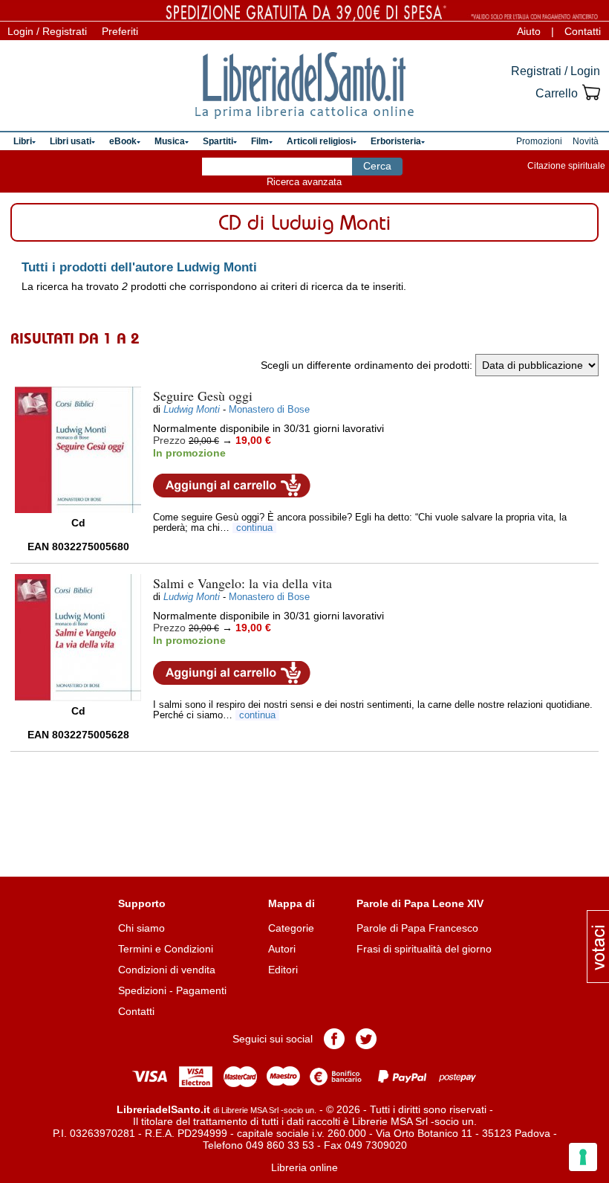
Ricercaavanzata (304, 182)
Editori (283, 970)
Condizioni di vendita (166, 970)
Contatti (582, 31)
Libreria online (304, 1167)
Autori (282, 949)
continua (254, 528)
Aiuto (529, 31)
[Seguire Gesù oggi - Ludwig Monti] (78, 450)
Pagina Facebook (334, 1038)
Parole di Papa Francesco (417, 928)
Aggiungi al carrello (231, 485)
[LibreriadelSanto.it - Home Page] (304, 85)
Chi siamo (141, 928)
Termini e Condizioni (165, 949)
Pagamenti (201, 990)
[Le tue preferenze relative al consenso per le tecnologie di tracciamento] (583, 1157)
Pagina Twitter (366, 1038)
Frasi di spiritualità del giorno (424, 949)
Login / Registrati (47, 31)
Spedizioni (142, 990)
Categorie (291, 928)
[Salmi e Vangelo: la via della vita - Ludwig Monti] (78, 637)
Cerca (377, 166)
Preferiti (120, 31)
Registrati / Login (555, 71)
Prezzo (169, 440)
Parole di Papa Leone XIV (419, 903)
